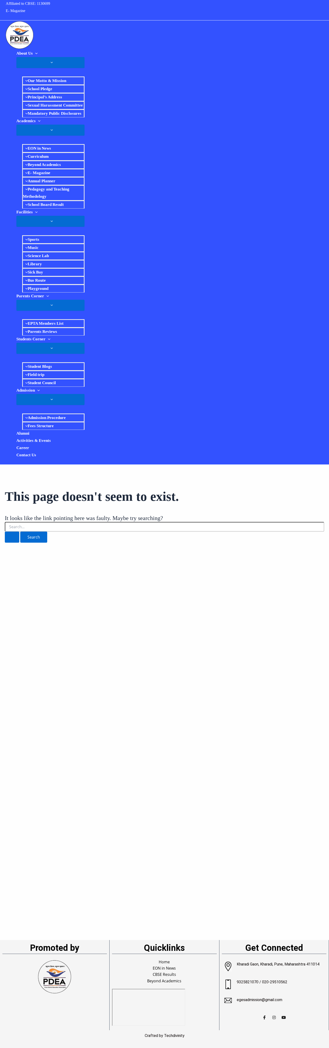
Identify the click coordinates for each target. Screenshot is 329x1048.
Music (33, 247)
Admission (25, 390)
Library (35, 264)
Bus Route (37, 280)
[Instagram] (274, 1017)
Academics (26, 121)
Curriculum (38, 156)
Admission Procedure (47, 417)
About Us (24, 53)
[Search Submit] (12, 537)
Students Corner (31, 339)
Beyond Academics (44, 164)
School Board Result (46, 204)
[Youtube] (283, 1017)
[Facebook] (264, 1017)
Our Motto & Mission (47, 80)
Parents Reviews (42, 331)
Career (22, 447)
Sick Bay (35, 272)
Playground (38, 288)
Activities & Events (33, 440)
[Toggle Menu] (50, 62)
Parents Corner (30, 296)
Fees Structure (41, 426)
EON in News (39, 148)
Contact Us (26, 455)
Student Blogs (40, 366)
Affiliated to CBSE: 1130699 (28, 3)
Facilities (24, 212)
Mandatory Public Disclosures (54, 113)
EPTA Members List (46, 323)
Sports (33, 239)
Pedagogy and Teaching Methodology (46, 193)
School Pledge (40, 89)
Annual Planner (41, 181)
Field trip (36, 374)
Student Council (42, 383)
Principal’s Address (45, 97)
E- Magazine (15, 11)
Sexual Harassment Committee (55, 105)
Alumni (22, 433)
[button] (35, 53)
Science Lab (38, 256)
